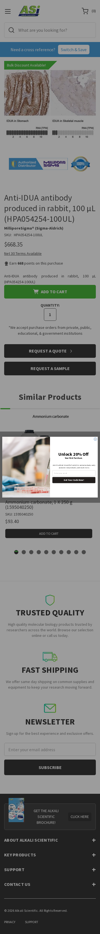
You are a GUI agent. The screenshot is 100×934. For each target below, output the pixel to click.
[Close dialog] (95, 439)
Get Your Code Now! (74, 480)
